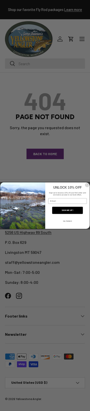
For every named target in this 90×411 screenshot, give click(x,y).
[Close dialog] (87, 185)
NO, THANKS (67, 221)
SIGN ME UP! (67, 210)
